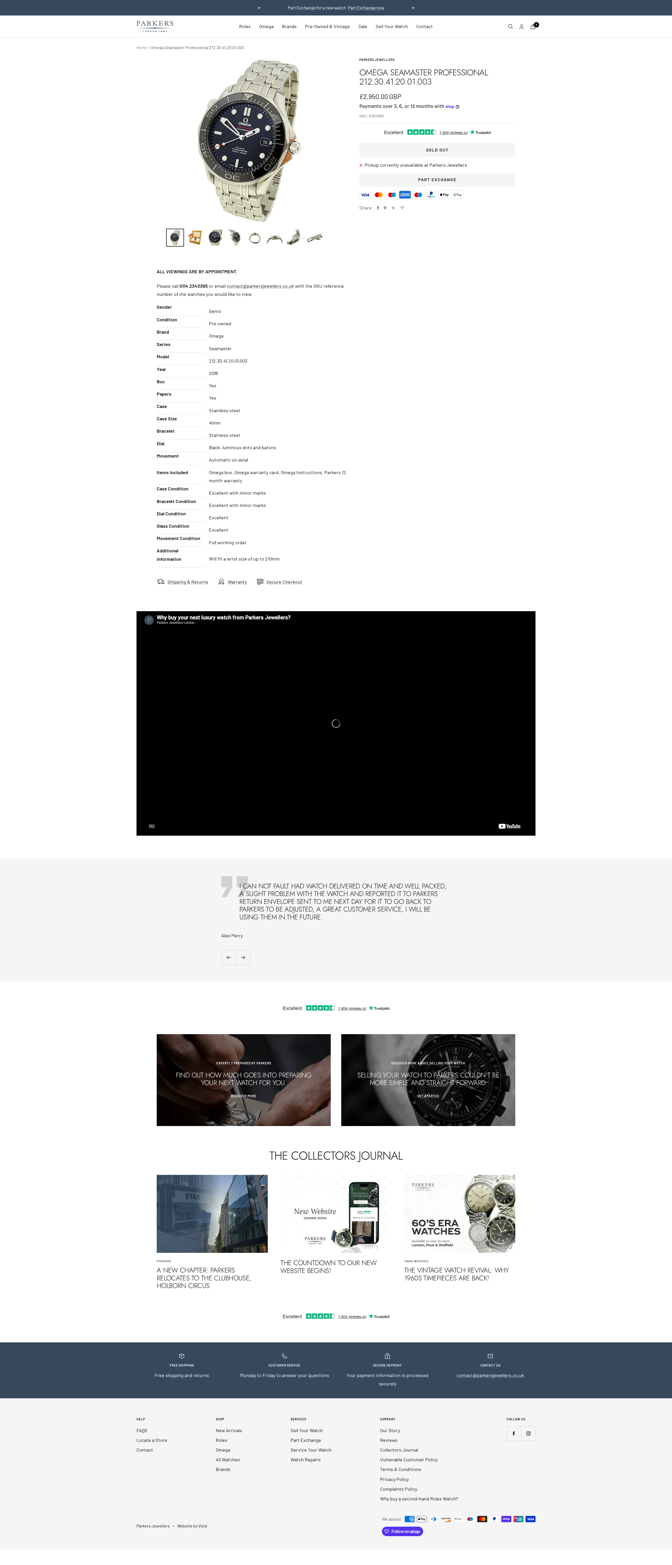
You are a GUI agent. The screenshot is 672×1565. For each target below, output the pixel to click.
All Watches (228, 1459)
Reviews (388, 1440)
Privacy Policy (394, 1479)
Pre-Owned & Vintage (327, 26)
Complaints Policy (398, 1489)
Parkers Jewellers (377, 59)
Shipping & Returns (187, 582)
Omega (266, 26)
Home (141, 47)
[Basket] (533, 26)
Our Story (390, 1430)
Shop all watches (337, 7)
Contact (424, 26)
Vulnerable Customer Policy (409, 1459)
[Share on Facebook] (378, 208)
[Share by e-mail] (402, 208)
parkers (164, 1261)
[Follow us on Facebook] (514, 1433)
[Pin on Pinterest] (385, 208)
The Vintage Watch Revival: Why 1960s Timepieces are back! (456, 1274)
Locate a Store (151, 1440)
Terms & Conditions (400, 1469)
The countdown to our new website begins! (328, 1266)
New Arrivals (229, 1430)
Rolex (245, 26)
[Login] (521, 26)
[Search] (510, 26)
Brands (289, 26)
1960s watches (416, 1261)
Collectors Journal (399, 1450)
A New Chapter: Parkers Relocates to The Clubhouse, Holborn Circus (204, 1278)
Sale (362, 26)
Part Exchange (437, 179)
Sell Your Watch (392, 26)
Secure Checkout (284, 582)
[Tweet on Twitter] (393, 208)
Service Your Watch (311, 1450)
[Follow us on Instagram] (528, 1433)
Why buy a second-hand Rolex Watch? (419, 1498)
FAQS (141, 1430)
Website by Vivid (192, 1525)
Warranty (237, 582)
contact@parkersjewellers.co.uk (260, 286)
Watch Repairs (306, 1459)
